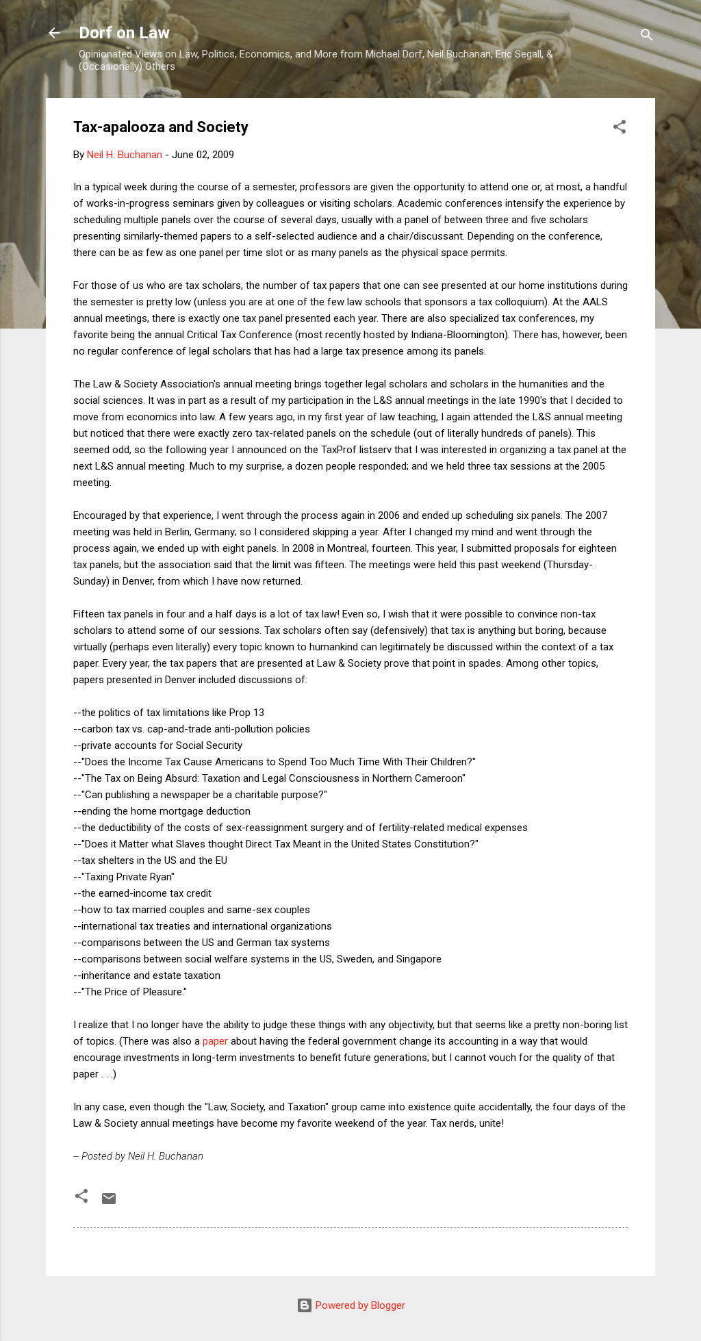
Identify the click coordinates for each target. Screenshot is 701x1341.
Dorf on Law (124, 32)
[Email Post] (109, 1203)
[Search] (647, 37)
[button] (619, 129)
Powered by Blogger (359, 1305)
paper (215, 1041)
